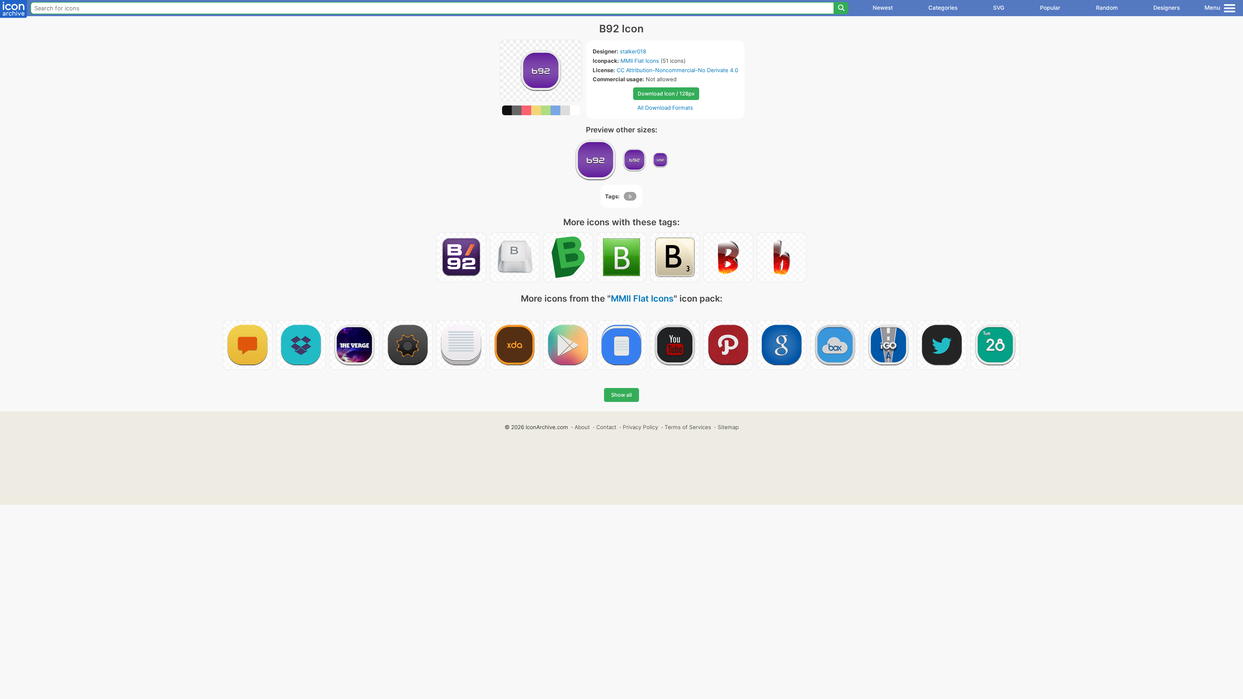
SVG (998, 8)
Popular (1050, 8)
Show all (621, 395)
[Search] (841, 8)
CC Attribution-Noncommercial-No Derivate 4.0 (677, 70)
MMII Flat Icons (640, 61)
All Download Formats (665, 108)
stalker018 (633, 51)
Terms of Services (688, 427)
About (582, 427)
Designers (1166, 8)
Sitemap (728, 427)
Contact (606, 427)
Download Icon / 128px (666, 93)
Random (1107, 8)
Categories (942, 8)
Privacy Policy (640, 427)
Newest (883, 8)
